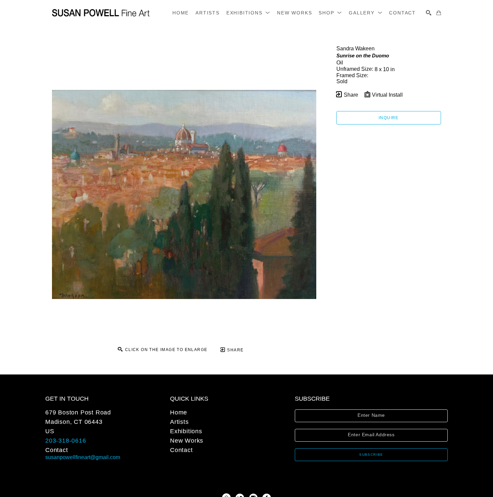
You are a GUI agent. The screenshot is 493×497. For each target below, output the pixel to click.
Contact (56, 450)
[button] (248, 12)
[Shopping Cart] (438, 12)
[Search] (428, 12)
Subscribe (371, 454)
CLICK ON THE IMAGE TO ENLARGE (165, 349)
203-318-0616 (65, 440)
